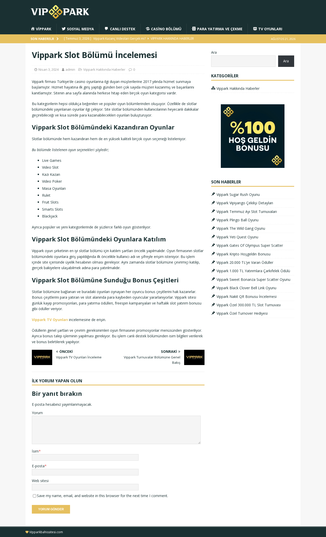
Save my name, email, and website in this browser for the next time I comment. (102, 495)
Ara (214, 52)
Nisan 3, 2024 (48, 69)
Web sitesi (40, 480)
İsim (35, 451)
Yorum (37, 412)
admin (70, 69)
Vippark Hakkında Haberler (104, 69)
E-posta (38, 465)
